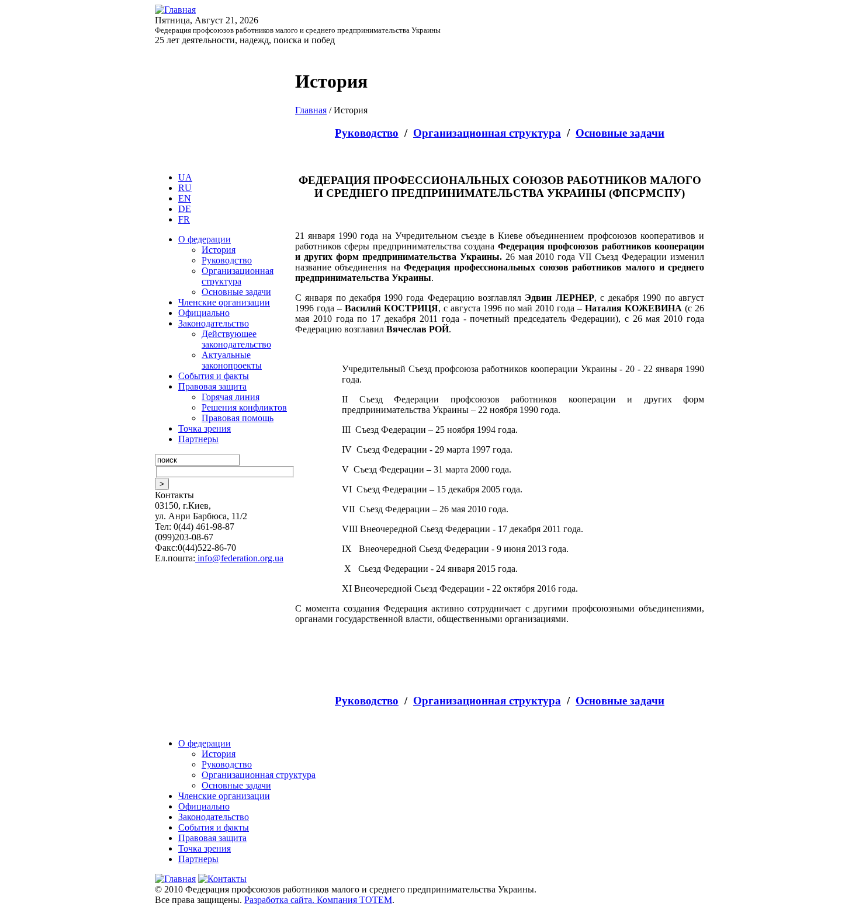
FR (184, 219)
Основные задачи (236, 292)
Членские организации (224, 302)
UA (185, 177)
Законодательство (213, 323)
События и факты (213, 376)
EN (184, 198)
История (218, 250)
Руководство (227, 260)
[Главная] (175, 10)
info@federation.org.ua (239, 558)
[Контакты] (222, 879)
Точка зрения (204, 428)
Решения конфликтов (244, 407)
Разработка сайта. (280, 900)
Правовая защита (212, 386)
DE (184, 209)
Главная (311, 110)
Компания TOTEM (354, 900)
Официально (204, 313)
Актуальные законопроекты (232, 360)
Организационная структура (237, 276)
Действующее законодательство (236, 339)
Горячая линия (230, 397)
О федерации (204, 239)
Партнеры (198, 439)
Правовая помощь (237, 418)
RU (185, 188)
